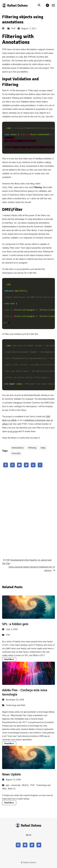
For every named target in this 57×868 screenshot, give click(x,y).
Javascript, (16, 785)
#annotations (18, 447)
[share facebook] (5, 465)
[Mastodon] (32, 845)
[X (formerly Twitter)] (38, 845)
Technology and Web (15, 705)
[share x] (12, 465)
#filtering (32, 447)
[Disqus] (28, 512)
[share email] (19, 465)
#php (43, 447)
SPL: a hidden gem (15, 624)
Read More (9, 659)
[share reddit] (26, 465)
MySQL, (26, 785)
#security (16, 453)
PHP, (33, 785)
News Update (11, 774)
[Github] (18, 845)
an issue (14, 431)
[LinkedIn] (25, 845)
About (28, 835)
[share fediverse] (33, 465)
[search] (40, 5)
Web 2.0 (11, 788)
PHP (13, 28)
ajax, (8, 785)
